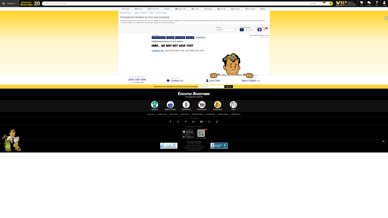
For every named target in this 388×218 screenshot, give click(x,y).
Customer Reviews (197, 114)
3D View (139, 9)
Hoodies (151, 13)
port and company (161, 13)
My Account (151, 114)
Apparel (136, 13)
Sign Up (228, 86)
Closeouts (237, 9)
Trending (209, 9)
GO (331, 3)
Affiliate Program (223, 114)
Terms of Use (185, 114)
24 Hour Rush (154, 9)
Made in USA (182, 9)
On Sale (196, 9)
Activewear (143, 13)
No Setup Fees (210, 114)
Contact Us (158, 50)
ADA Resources (236, 114)
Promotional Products (125, 13)
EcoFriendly (251, 9)
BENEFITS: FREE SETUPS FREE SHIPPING (352, 3)
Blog (264, 9)
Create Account (162, 114)
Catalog (127, 9)
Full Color (223, 9)
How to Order (174, 114)
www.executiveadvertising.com (194, 149)
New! (168, 9)
